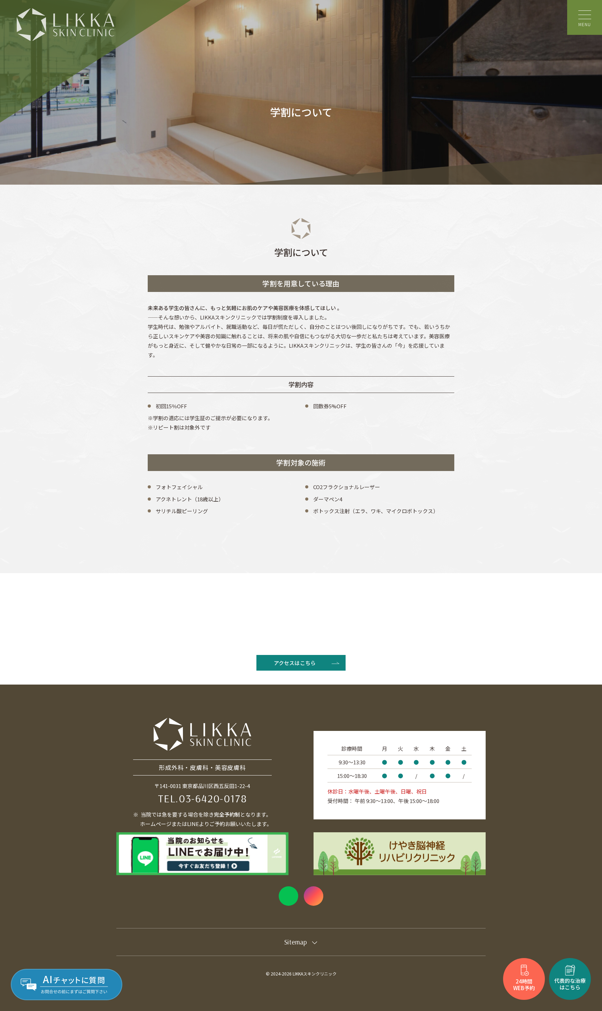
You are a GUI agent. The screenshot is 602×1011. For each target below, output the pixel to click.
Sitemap (295, 941)
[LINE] (288, 896)
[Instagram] (313, 896)
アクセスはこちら (295, 662)
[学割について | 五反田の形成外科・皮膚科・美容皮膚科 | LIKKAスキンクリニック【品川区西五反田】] (65, 24)
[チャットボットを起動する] (66, 984)
